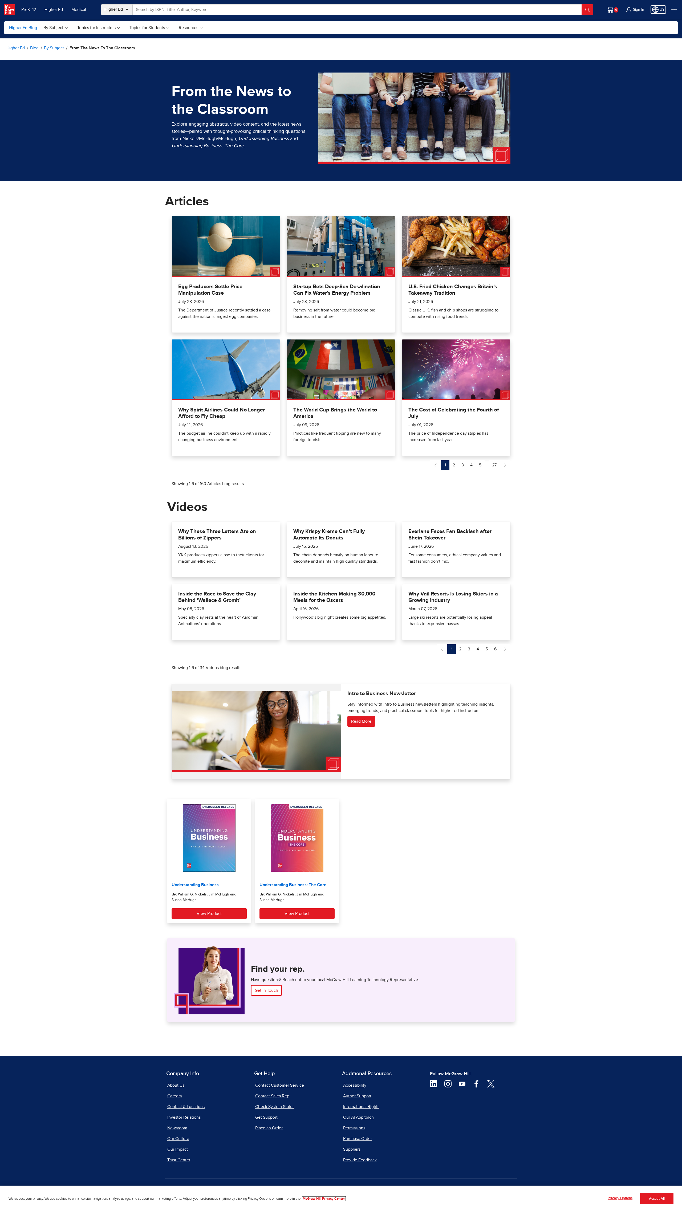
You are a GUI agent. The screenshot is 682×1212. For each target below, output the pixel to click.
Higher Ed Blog (23, 28)
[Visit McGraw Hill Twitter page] (490, 1083)
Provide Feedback (360, 1160)
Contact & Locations (186, 1107)
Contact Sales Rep (272, 1096)
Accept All (657, 1199)
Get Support (266, 1117)
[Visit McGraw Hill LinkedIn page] (433, 1083)
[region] (341, 1199)
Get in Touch (266, 990)
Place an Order (269, 1128)
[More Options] (674, 9)
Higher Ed (53, 9)
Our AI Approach (358, 1117)
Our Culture (178, 1139)
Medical (78, 9)
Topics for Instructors (96, 28)
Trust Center (178, 1160)
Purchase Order (357, 1139)
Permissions (354, 1128)
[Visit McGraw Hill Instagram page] (448, 1083)
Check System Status (274, 1107)
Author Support (357, 1096)
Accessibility (354, 1085)
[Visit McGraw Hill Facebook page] (476, 1083)
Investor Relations (184, 1117)
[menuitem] (56, 27)
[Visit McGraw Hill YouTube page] (462, 1083)
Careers (174, 1096)
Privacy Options (620, 1198)
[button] (634, 9)
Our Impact (177, 1149)
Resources (188, 28)
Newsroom (177, 1128)
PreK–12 (28, 9)
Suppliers (351, 1149)
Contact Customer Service (279, 1085)
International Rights (361, 1107)
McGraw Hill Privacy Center (324, 1199)
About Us (175, 1085)
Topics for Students (147, 28)
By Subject (53, 28)
